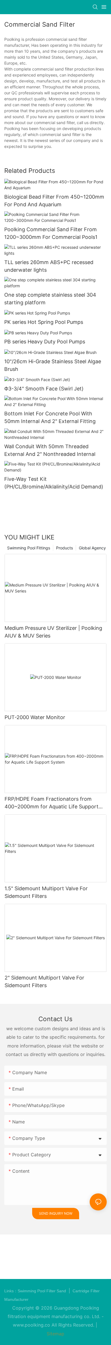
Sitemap (55, 1333)
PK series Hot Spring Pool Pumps (43, 322)
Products (64, 547)
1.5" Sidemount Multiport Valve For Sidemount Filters (46, 892)
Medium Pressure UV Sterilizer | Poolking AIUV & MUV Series (53, 632)
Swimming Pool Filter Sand (42, 1291)
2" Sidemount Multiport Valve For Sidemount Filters (44, 981)
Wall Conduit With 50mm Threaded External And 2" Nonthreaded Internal (49, 450)
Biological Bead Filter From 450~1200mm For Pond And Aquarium (54, 200)
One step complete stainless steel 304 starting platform (50, 298)
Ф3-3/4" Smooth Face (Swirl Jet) (44, 389)
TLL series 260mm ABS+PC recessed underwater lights (48, 266)
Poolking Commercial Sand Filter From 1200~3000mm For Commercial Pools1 (50, 233)
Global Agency (92, 547)
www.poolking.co (31, 1325)
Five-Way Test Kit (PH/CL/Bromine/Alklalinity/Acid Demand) (53, 483)
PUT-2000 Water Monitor (35, 717)
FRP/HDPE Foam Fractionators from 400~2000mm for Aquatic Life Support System (51, 803)
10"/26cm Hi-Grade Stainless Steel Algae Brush (52, 365)
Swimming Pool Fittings (28, 547)
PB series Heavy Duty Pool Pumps (44, 342)
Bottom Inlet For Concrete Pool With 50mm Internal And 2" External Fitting (50, 417)
